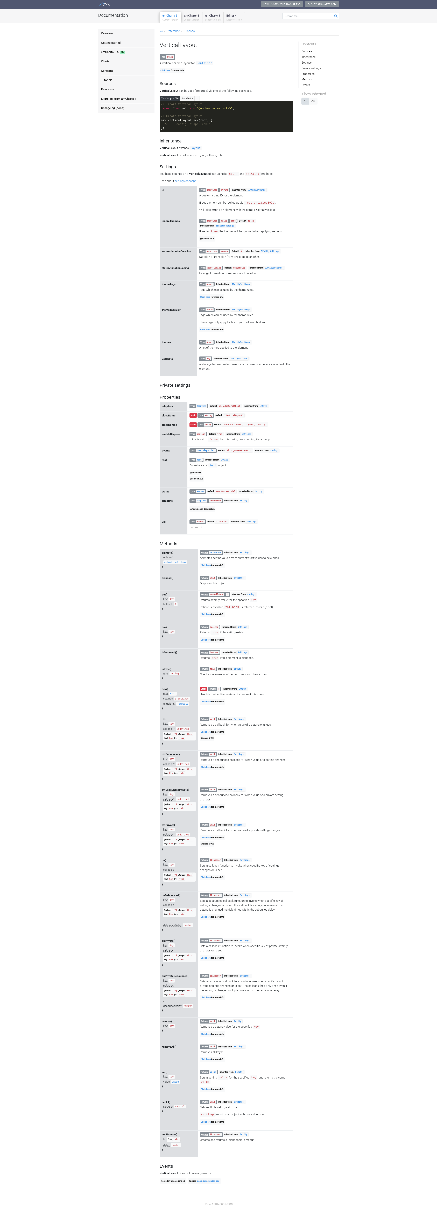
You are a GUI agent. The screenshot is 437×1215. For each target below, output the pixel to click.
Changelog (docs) (112, 108)
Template (201, 500)
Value (175, 1081)
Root (199, 460)
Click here (165, 70)
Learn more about (281, 4)
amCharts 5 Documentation (104, 4)
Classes (190, 31)
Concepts (107, 70)
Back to (322, 4)
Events (305, 85)
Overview (107, 33)
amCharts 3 (213, 17)
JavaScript (187, 98)
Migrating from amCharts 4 (118, 98)
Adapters (201, 406)
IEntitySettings (256, 190)
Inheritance (308, 57)
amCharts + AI (110, 52)
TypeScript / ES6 (170, 98)
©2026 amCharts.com (219, 1203)
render (211, 1181)
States (200, 491)
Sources (306, 51)
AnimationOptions (175, 562)
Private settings (311, 68)
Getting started (111, 42)
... (197, 98)
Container (204, 63)
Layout (196, 148)
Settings (246, 434)
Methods (307, 79)
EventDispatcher (206, 450)
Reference (107, 89)
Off (313, 101)
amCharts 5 (170, 17)
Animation (215, 552)
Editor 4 (234, 17)
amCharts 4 (192, 17)
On (305, 101)
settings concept (185, 181)
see (217, 1181)
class (199, 1181)
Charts (105, 61)
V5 (161, 31)
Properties (308, 73)
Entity (263, 406)
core (205, 1181)
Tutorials (106, 80)
